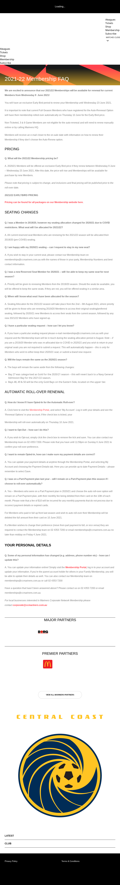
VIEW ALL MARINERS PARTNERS (60, 695)
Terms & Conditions (70, 861)
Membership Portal (39, 410)
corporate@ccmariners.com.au (30, 605)
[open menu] (2, 38)
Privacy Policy (11, 861)
